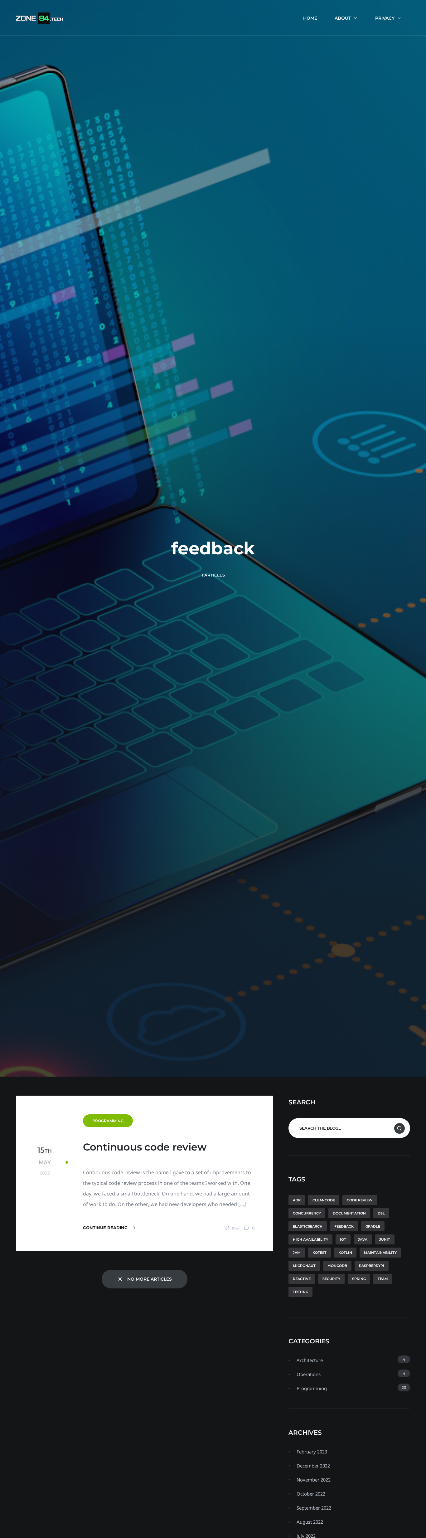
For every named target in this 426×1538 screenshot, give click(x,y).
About (343, 18)
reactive (302, 1279)
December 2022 (313, 1466)
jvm (297, 1252)
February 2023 (312, 1451)
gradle (372, 1226)
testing (300, 1292)
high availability (310, 1239)
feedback (344, 1226)
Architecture (310, 1360)
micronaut (304, 1265)
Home (310, 18)
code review (360, 1200)
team (383, 1279)
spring (359, 1279)
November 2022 (314, 1480)
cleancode (323, 1200)
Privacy (385, 18)
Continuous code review (144, 1147)
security (331, 1279)
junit (384, 1239)
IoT (343, 1239)
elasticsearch (307, 1226)
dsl (381, 1213)
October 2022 (311, 1494)
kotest (319, 1252)
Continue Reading (106, 1227)
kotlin (345, 1252)
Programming (107, 1120)
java (362, 1239)
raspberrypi (371, 1265)
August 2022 (310, 1522)
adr (297, 1200)
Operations (309, 1374)
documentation (349, 1213)
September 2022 (314, 1508)
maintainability (380, 1252)
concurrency (307, 1213)
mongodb (337, 1265)
